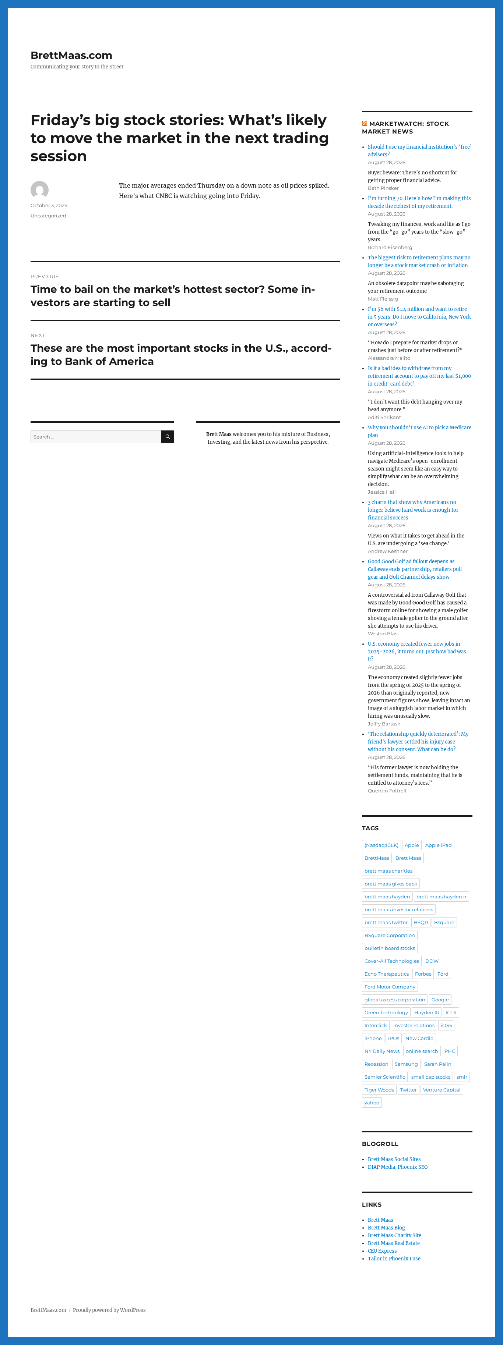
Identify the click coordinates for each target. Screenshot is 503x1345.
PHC (449, 1051)
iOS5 (446, 1025)
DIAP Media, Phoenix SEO (398, 1167)
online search (422, 1051)
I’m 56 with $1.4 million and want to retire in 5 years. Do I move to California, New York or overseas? (419, 317)
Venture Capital (442, 1090)
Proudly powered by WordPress (109, 1310)
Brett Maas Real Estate (394, 1243)
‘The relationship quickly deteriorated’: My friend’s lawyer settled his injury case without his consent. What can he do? (418, 742)
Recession (376, 1064)
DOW (432, 961)
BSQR (421, 922)
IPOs (393, 1038)
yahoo (372, 1103)
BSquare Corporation (390, 935)
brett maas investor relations (399, 909)
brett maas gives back (391, 884)
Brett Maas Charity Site (394, 1235)
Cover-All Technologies (392, 961)
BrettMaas (377, 858)
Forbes (423, 974)
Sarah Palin (437, 1064)
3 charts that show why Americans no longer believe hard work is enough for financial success (413, 510)
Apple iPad (438, 845)
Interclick (376, 1025)
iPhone (373, 1038)
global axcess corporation (395, 999)
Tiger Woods (379, 1090)
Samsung (406, 1064)
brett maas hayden (387, 896)
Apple (412, 845)
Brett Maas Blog (386, 1228)
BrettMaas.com (71, 55)
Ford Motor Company (390, 987)
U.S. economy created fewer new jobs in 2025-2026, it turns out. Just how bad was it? (417, 652)
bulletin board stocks (390, 948)
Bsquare (444, 922)
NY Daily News (382, 1051)
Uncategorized (48, 216)
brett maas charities (388, 871)
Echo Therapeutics (387, 974)
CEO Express (382, 1251)
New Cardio (419, 1038)
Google (440, 999)
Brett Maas (408, 858)
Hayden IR (426, 1012)
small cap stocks (430, 1077)
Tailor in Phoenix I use (394, 1259)
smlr (462, 1077)
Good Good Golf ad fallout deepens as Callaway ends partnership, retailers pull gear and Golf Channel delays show (415, 569)
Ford (443, 974)
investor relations (414, 1025)
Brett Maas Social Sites (394, 1159)
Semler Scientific (385, 1077)
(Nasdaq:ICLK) (381, 845)
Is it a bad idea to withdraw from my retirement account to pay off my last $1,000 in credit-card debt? (419, 376)
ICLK (451, 1012)
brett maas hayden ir (441, 896)
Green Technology (386, 1012)
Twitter (408, 1090)
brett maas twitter (386, 922)
